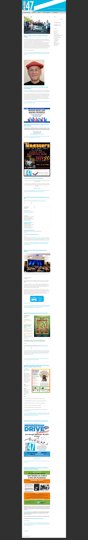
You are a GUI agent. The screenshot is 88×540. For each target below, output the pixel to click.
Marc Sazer (45, 101)
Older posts (26, 530)
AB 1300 (43, 242)
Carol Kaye (48, 305)
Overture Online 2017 (41, 243)
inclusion (27, 137)
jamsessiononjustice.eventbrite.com (38, 518)
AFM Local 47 (42, 101)
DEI (46, 136)
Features (34, 305)
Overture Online (35, 243)
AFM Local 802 (44, 136)
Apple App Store (38, 200)
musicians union (27, 415)
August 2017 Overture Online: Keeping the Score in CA (36, 198)
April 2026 (55, 38)
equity (25, 137)
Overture (32, 243)
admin (25, 54)
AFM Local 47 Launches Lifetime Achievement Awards (35, 250)
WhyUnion (55, 45)
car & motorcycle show (45, 190)
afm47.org (31, 354)
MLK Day (34, 53)
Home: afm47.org (27, 12)
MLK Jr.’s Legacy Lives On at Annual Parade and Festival (35, 36)
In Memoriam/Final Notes (57, 35)
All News (34, 12)
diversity (49, 136)
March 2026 (55, 40)
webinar (30, 137)
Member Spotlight (56, 36)
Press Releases (55, 12)
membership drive (44, 460)
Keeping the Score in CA (27, 210)
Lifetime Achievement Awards (44, 306)
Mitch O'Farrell (28, 307)
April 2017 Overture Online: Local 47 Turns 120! (36, 313)
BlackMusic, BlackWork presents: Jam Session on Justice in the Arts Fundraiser (36, 468)
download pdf (26, 278)
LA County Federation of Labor (29, 53)
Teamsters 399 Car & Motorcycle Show (33, 178)
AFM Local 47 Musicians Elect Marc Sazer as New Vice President (36, 87)
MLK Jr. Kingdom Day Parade (40, 53)
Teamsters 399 (35, 191)
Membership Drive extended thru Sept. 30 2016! (36, 421)
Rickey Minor (46, 243)
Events (39, 12)
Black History (44, 522)
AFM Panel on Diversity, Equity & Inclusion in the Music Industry (36, 125)
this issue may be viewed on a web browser (38, 238)
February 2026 (35, 52)
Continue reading (34, 99)
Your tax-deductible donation (28, 511)
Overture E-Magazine (46, 12)
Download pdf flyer (37, 458)
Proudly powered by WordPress (26, 536)
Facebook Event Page (37, 188)
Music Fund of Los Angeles (29, 191)
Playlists (55, 41)
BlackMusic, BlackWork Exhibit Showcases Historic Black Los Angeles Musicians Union (36, 366)
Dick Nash (34, 306)
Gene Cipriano (37, 306)
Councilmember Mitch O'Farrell (28, 306)
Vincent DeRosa (32, 307)
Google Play (43, 200)
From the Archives (56, 34)
